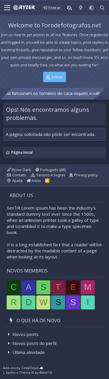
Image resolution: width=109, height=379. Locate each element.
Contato (19, 175)
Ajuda (17, 180)
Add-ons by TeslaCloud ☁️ (23, 368)
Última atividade (28, 352)
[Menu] (6, 8)
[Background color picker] (69, 7)
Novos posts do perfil (34, 343)
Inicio (36, 180)
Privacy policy (86, 175)
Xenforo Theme (29, 372)
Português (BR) (52, 169)
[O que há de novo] (80, 7)
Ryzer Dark (21, 169)
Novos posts (25, 334)
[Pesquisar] (102, 7)
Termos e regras (50, 175)
